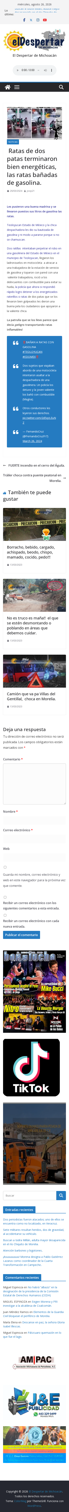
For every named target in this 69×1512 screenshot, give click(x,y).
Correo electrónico (18, 830)
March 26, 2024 (32, 441)
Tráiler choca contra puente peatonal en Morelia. (32, 478)
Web (6, 849)
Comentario (13, 759)
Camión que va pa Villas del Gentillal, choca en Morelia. (31, 696)
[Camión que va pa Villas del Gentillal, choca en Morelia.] (34, 657)
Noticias (12, 142)
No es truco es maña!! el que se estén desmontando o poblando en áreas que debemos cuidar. (32, 625)
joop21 (31, 190)
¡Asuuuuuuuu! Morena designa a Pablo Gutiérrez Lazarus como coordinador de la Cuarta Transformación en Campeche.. (33, 1261)
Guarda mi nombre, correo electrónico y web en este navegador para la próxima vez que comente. (34, 880)
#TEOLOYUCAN (32, 352)
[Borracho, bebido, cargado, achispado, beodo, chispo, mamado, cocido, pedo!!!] (34, 511)
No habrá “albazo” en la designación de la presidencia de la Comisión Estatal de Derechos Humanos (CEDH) (30, 1291)
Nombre (10, 811)
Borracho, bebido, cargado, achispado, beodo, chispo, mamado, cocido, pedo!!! (31, 552)
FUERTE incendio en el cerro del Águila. (36, 465)
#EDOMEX (29, 357)
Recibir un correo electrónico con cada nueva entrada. (31, 924)
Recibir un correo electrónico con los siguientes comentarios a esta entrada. (31, 906)
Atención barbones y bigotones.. (23, 1250)
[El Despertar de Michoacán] (7, 87)
